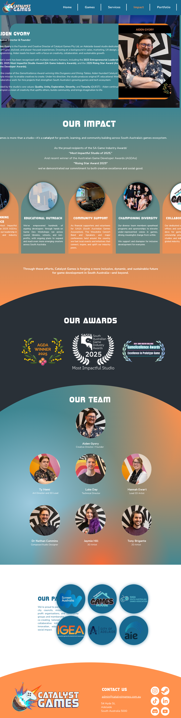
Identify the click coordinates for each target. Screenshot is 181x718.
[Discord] (155, 711)
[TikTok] (155, 701)
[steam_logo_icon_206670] (165, 691)
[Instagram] (155, 691)
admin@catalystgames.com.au (121, 697)
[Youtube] (165, 711)
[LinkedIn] (165, 701)
